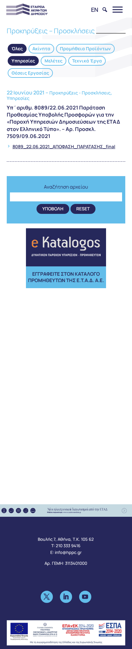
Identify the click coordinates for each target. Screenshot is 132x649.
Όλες (17, 48)
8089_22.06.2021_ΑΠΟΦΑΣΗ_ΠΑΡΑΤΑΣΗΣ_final (63, 146)
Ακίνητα (41, 48)
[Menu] (117, 9)
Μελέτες (53, 61)
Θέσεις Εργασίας (30, 73)
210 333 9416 (68, 545)
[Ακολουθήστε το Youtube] (85, 597)
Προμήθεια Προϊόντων (85, 48)
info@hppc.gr (68, 552)
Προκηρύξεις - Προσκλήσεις (80, 93)
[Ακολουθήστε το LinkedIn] (66, 597)
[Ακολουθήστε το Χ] (47, 597)
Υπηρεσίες (23, 61)
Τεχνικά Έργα (87, 61)
